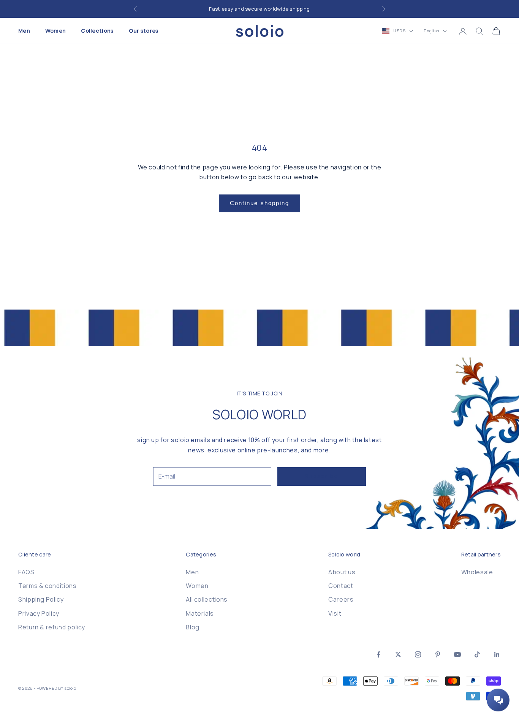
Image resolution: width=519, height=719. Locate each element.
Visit (334, 613)
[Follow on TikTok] (477, 654)
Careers (340, 599)
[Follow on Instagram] (418, 654)
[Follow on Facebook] (378, 654)
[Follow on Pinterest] (437, 654)
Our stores (143, 31)
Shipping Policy (41, 599)
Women (55, 31)
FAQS (26, 572)
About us (341, 572)
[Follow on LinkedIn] (497, 654)
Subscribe (322, 476)
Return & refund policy (51, 627)
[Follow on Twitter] (398, 654)
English (431, 31)
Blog (192, 627)
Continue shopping (260, 203)
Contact (340, 586)
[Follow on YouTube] (457, 654)
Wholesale (477, 572)
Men (24, 31)
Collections (97, 31)
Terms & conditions (47, 586)
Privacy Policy (38, 613)
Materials (200, 613)
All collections (207, 599)
